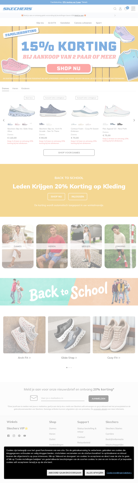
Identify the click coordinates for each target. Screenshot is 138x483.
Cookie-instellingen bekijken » (119, 472)
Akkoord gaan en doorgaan (65, 472)
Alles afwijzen (94, 472)
